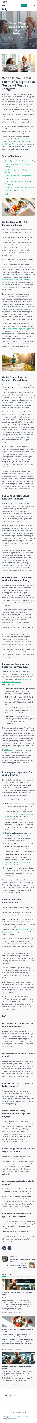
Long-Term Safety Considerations (16, 191)
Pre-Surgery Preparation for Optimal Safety (20, 187)
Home (24, 1412)
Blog (12, 1412)
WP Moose (14, 1418)
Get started (18, 1412)
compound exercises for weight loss (17, 862)
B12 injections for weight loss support (18, 329)
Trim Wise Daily (5, 5)
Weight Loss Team (15, 38)
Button (24, 5)
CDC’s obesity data (11, 750)
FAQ (6, 194)
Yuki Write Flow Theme (22, 1417)
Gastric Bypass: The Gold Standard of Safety (20, 161)
